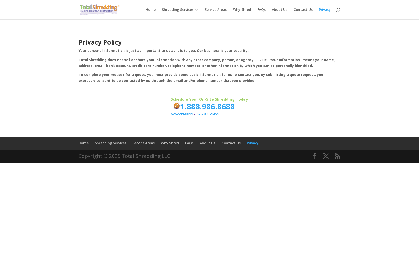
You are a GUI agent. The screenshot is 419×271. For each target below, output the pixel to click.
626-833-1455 (207, 114)
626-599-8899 (182, 114)
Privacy (325, 10)
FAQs (261, 10)
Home (151, 10)
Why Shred (242, 10)
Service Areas (216, 10)
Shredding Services (177, 10)
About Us (279, 10)
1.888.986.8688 (207, 106)
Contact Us (303, 10)
